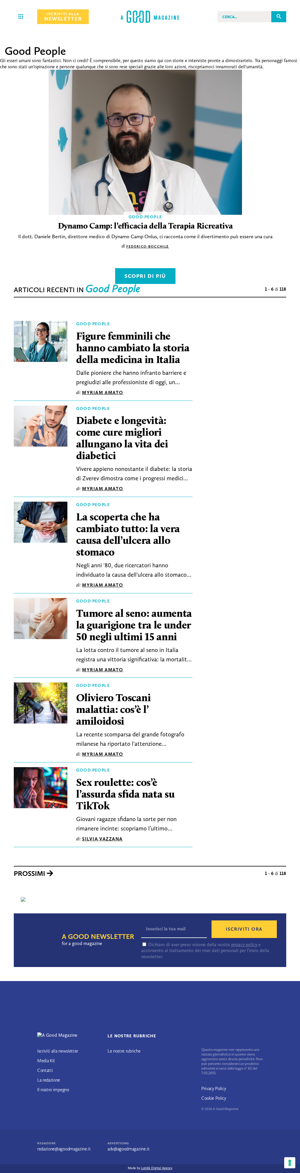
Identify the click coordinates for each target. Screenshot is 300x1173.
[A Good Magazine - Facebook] (48, 1108)
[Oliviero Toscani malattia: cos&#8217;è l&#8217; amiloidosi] (40, 704)
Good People (93, 323)
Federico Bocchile (147, 246)
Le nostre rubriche (124, 1051)
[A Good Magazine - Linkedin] (60, 1108)
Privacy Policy (213, 1088)
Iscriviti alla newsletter (57, 1051)
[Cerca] (278, 16)
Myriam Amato (102, 392)
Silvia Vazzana (102, 839)
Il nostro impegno (53, 1089)
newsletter (63, 17)
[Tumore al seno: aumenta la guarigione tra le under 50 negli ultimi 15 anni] (40, 620)
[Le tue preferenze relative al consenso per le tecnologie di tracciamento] (289, 1162)
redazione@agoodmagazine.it (64, 1149)
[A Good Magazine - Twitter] (41, 1108)
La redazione (48, 1080)
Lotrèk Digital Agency (156, 1168)
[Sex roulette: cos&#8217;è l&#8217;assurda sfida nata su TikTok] (40, 789)
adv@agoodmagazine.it (129, 1149)
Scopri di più (145, 276)
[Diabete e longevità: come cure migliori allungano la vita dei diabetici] (40, 428)
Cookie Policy (213, 1098)
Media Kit (46, 1060)
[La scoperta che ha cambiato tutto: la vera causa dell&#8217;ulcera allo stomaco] (40, 524)
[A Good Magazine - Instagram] (55, 1108)
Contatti (45, 1070)
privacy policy (244, 944)
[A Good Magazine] (150, 17)
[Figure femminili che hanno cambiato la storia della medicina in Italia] (40, 343)
